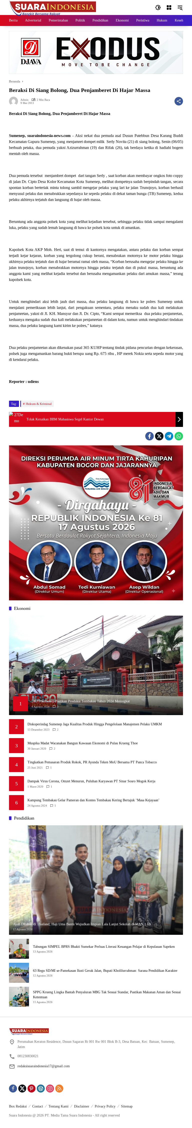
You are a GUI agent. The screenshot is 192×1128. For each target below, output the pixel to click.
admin (24, 99)
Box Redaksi (18, 1106)
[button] (158, 7)
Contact (37, 1106)
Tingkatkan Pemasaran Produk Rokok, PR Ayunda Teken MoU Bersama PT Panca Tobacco (92, 762)
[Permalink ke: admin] (14, 101)
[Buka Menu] (169, 7)
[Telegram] (169, 436)
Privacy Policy (105, 1106)
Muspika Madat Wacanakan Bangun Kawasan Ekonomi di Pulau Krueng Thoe (83, 743)
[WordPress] (41, 1089)
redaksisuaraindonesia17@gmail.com (44, 1066)
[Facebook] (149, 436)
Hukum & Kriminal (39, 404)
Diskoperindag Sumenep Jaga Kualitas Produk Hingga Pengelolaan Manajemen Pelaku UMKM (95, 724)
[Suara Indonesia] (52, 7)
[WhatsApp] (178, 436)
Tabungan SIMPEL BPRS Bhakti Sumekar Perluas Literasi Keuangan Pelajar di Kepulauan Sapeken (104, 947)
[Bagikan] (178, 101)
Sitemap (126, 1106)
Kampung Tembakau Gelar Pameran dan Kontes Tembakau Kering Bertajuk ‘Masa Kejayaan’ (94, 800)
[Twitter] (159, 436)
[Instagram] (50, 1089)
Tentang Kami (58, 1106)
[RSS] (59, 1089)
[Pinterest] (32, 1089)
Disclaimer (81, 1106)
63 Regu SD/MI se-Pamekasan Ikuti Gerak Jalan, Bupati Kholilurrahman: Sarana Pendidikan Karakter (105, 971)
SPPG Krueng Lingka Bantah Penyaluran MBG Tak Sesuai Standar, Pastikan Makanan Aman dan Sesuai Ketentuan (107, 994)
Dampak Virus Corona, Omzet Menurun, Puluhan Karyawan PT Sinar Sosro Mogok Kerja (91, 781)
